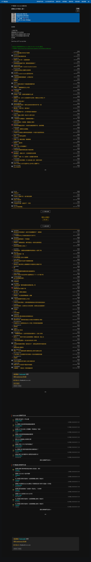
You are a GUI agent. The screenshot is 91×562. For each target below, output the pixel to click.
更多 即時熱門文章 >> (45, 509)
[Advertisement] (45, 180)
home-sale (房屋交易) (22, 6)
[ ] (18, 420)
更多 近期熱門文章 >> (45, 460)
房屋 (21, 374)
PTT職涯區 (13, 6)
